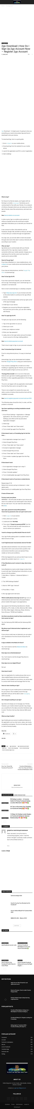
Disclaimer (7, 1104)
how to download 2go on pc (8, 750)
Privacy (12, 1104)
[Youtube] (25, 1098)
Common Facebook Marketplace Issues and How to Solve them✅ (24, 946)
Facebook (20, 960)
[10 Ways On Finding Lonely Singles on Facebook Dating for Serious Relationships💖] (5, 816)
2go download (13, 746)
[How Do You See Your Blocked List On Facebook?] (5, 905)
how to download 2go (24, 748)
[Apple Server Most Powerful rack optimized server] (5, 984)
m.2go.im (9, 143)
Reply (8, 845)
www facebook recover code (9, 945)
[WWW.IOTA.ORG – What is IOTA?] (5, 920)
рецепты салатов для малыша (17, 830)
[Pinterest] (15, 57)
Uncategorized (9, 5)
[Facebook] (8, 57)
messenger (16, 203)
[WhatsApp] (19, 57)
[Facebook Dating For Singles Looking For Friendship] (5, 1019)
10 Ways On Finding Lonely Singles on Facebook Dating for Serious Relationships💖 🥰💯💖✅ (20, 816)
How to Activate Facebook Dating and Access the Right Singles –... (25, 964)
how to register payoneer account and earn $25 (18, 398)
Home (3, 5)
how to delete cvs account (11, 215)
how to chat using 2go (13, 748)
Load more (16, 925)
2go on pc (4, 748)
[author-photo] (17, 783)
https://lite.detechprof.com (17, 787)
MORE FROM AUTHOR (19, 795)
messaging (27, 693)
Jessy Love (5, 54)
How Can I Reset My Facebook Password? (7, 767)
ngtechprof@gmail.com (20, 1088)
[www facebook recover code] (9, 939)
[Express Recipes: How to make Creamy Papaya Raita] (5, 992)
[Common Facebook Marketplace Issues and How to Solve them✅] (25, 939)
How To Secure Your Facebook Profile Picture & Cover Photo (8, 964)
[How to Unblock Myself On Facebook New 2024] (5, 912)
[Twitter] (11, 57)
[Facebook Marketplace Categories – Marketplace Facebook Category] (5, 1012)
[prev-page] (3, 822)
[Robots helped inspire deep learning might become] (5, 999)
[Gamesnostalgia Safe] (5, 897)
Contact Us (26, 1104)
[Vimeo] (17, 1098)
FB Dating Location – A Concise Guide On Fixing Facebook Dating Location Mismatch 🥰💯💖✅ (20, 800)
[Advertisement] (17, 25)
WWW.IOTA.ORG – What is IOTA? (19, 918)
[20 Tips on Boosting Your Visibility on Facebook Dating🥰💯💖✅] (5, 808)
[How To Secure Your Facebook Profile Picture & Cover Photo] (9, 956)
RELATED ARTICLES (7, 795)
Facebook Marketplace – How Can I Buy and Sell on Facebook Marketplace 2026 (25, 768)
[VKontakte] (21, 1098)
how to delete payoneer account (13, 341)
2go (3, 131)
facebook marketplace (22, 943)
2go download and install (23, 746)
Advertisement (19, 1104)
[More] (22, 57)
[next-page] (5, 822)
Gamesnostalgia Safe (16, 895)
